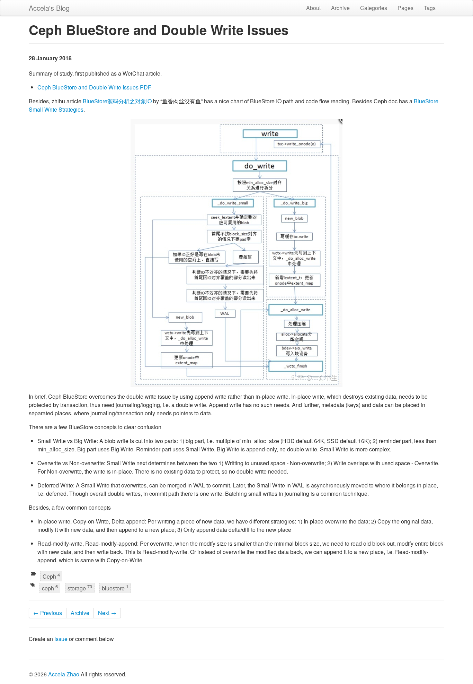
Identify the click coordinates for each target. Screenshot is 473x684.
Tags (430, 8)
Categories (373, 8)
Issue (61, 639)
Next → (107, 613)
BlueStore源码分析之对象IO (117, 101)
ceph (50, 587)
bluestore (115, 587)
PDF (145, 87)
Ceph (51, 575)
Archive (340, 8)
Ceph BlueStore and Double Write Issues (88, 87)
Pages (405, 8)
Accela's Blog (49, 8)
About (313, 8)
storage (80, 587)
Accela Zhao (63, 674)
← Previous (47, 613)
